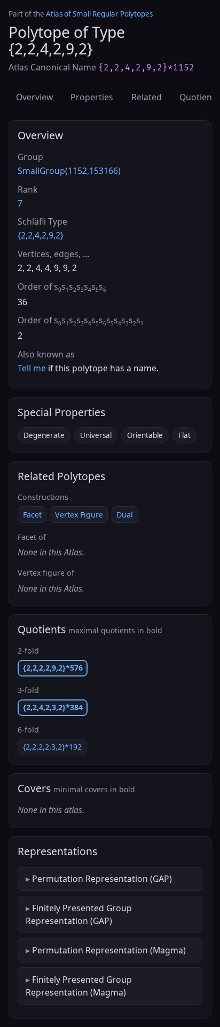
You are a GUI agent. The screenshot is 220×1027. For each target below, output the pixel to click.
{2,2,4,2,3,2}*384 (53, 707)
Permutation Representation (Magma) (109, 950)
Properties (91, 97)
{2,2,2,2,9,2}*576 (53, 668)
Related (146, 97)
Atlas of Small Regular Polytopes (99, 14)
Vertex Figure (79, 514)
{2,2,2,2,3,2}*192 (52, 747)
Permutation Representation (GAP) (102, 879)
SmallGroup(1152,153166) (69, 171)
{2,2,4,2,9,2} (41, 235)
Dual (124, 514)
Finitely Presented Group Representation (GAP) (79, 914)
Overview (34, 97)
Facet (32, 514)
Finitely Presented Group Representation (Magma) (79, 986)
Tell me (32, 368)
